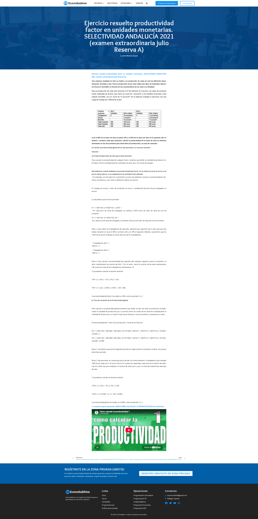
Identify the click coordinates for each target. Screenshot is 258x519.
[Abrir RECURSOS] (103, 3)
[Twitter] (170, 503)
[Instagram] (179, 503)
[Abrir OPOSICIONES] (132, 3)
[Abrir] (149, 3)
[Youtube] (174, 503)
